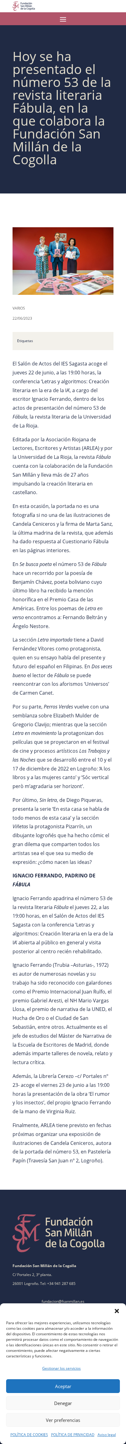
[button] (117, 1311)
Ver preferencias (63, 1420)
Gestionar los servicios (61, 1368)
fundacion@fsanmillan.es (63, 1301)
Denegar (63, 1403)
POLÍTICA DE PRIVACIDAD (72, 1434)
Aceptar (63, 1386)
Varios (19, 308)
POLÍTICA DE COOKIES (29, 1434)
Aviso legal (107, 1434)
